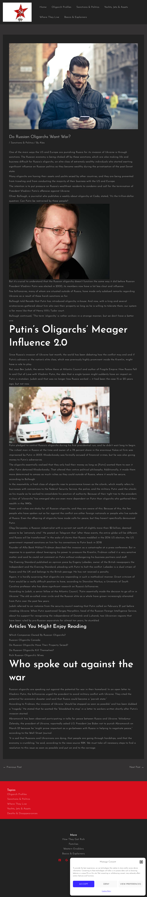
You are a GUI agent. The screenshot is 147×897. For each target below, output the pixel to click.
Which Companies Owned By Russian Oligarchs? (37, 635)
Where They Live (49, 17)
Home (43, 7)
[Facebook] (59, 860)
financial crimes (97, 455)
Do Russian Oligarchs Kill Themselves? (31, 650)
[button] (141, 861)
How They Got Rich (73, 839)
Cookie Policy (106, 891)
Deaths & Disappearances (22, 813)
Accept (83, 883)
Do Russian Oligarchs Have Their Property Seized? (38, 645)
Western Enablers (73, 849)
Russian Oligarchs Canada (24, 640)
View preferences (130, 883)
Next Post (136, 767)
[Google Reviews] (66, 860)
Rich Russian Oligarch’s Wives (26, 655)
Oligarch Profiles (61, 7)
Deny (106, 883)
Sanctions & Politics (87, 7)
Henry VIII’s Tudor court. (49, 311)
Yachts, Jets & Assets (116, 7)
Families (73, 844)
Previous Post (12, 767)
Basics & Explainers (75, 17)
